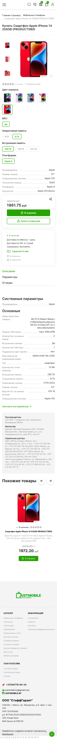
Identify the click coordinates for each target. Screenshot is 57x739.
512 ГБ (33, 149)
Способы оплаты (11, 668)
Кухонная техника (11, 644)
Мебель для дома (11, 656)
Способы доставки (12, 672)
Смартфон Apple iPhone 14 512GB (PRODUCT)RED (28, 531)
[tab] (28, 271)
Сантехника (9, 625)
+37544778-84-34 (16, 684)
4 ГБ (7, 136)
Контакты (32, 625)
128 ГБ (21, 149)
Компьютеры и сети (12, 633)
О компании (33, 618)
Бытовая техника (11, 637)
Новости (31, 622)
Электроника (9, 629)
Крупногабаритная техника (15, 648)
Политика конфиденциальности (41, 629)
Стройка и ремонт (11, 641)
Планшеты (8, 622)
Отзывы (7, 676)
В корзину (30, 212)
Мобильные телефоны (13, 618)
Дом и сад (8, 652)
